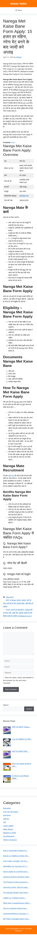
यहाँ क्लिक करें (23, 196)
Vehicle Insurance (10, 840)
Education (9, 597)
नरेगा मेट (11, 476)
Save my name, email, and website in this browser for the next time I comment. (18, 680)
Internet (6, 819)
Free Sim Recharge (10, 812)
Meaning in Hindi (9, 833)
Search (6, 705)
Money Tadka (18, 3)
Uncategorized (8, 836)
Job (4, 822)
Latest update (8, 826)
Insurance (7, 815)
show (13, 142)
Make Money (8, 829)
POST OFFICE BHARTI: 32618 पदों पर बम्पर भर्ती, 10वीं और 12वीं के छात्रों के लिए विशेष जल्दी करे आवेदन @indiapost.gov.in (17, 613)
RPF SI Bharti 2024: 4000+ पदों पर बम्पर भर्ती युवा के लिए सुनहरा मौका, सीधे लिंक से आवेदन (18, 603)
